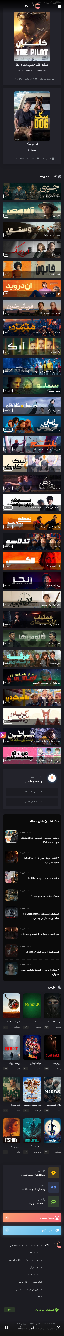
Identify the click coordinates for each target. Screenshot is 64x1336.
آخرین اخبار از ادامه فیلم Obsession (42, 952)
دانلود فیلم (36, 1245)
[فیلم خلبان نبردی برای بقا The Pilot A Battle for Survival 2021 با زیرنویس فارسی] (32, 36)
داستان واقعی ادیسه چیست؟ (45, 896)
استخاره (19, 1289)
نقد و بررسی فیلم (34, 1289)
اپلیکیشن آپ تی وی (30, 1310)
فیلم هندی (37, 1282)
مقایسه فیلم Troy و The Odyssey (43, 878)
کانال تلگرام (47, 1230)
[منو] (59, 6)
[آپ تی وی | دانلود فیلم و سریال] (32, 8)
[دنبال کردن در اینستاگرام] (3, 735)
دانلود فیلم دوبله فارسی (30, 1275)
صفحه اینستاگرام (46, 1218)
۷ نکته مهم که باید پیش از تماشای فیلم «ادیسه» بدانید (41, 860)
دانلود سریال (36, 1267)
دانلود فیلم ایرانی (34, 1253)
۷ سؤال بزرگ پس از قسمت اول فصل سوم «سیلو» (40, 972)
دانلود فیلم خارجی (18, 1245)
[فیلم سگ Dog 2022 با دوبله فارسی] (32, 116)
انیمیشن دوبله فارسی (32, 791)
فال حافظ (23, 1282)
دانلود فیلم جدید (34, 1260)
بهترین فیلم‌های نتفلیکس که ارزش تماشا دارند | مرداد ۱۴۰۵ (40, 840)
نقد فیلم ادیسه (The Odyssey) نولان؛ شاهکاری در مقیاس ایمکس (41, 916)
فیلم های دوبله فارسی (32, 802)
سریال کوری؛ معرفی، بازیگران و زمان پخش (40, 934)
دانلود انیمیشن (14, 1260)
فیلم (39, 1297)
